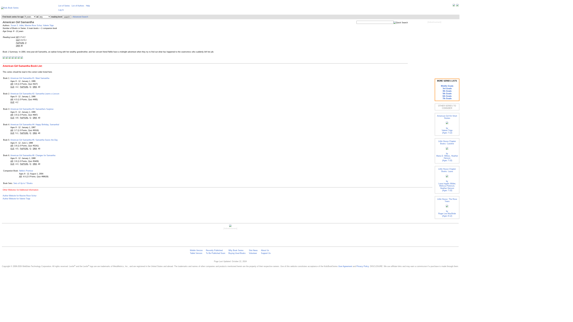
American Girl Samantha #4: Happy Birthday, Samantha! (34, 124)
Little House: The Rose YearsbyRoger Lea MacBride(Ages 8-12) (447, 207)
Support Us (266, 253)
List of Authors (78, 6)
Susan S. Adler (17, 25)
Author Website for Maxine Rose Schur (19, 196)
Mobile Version (196, 250)
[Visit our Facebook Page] (457, 6)
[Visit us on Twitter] (454, 6)
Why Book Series (236, 250)
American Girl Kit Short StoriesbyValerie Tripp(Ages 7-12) (447, 124)
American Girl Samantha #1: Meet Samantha (29, 78)
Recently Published (214, 250)
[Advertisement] (434, 47)
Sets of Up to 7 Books (23, 183)
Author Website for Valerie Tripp (16, 199)
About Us (265, 250)
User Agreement (345, 266)
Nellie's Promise (26, 171)
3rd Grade (447, 88)
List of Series (64, 6)
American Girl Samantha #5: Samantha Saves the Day (34, 140)
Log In (61, 10)
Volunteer (253, 253)
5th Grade (447, 93)
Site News (253, 250)
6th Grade (447, 96)
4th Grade (447, 91)
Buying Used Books (237, 253)
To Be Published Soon (215, 253)
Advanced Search (80, 17)
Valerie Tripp (48, 25)
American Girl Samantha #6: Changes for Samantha (32, 155)
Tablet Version (196, 253)
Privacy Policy (362, 266)
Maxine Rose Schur (33, 25)
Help (88, 6)
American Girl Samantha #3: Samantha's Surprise (31, 109)
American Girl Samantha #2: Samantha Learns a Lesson (34, 94)
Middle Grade (447, 86)
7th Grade (447, 98)
